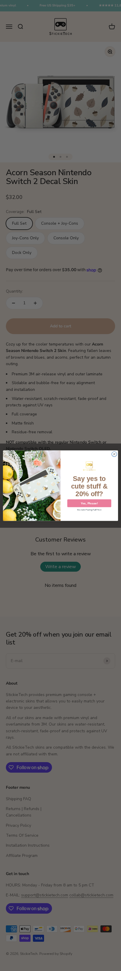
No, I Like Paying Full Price (89, 509)
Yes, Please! (89, 503)
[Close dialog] (114, 454)
